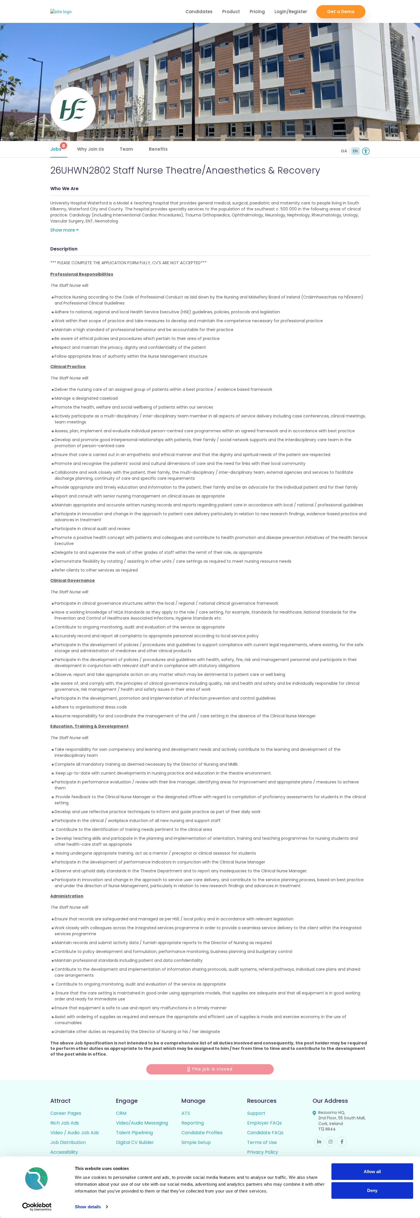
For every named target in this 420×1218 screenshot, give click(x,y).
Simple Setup (196, 1142)
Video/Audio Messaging (142, 1123)
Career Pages (65, 1113)
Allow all (372, 1171)
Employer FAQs (264, 1123)
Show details (88, 1206)
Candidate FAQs (265, 1132)
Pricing (257, 12)
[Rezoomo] (61, 12)
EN (355, 151)
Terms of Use (262, 1142)
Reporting (192, 1123)
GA (344, 151)
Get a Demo (341, 12)
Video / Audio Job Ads (74, 1132)
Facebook (342, 1142)
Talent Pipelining (134, 1132)
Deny (372, 1190)
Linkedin (319, 1142)
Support (256, 1113)
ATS (185, 1113)
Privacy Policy (262, 1152)
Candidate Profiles (202, 1132)
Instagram (330, 1142)
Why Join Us (90, 149)
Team (126, 149)
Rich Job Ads (64, 1123)
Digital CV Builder (135, 1142)
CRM (121, 1113)
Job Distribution (68, 1142)
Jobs (57, 147)
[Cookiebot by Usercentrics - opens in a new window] (37, 1207)
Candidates (199, 12)
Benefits (158, 149)
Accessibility (64, 1152)
